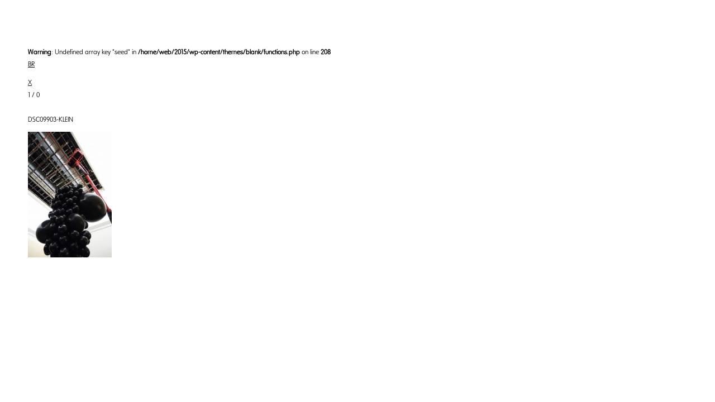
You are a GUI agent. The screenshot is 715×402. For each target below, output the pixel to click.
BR (31, 64)
